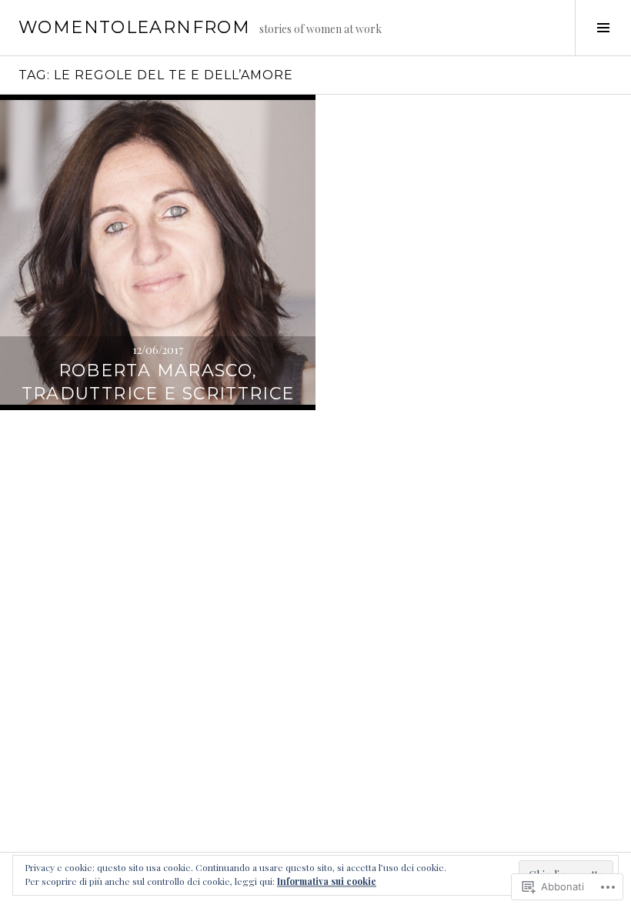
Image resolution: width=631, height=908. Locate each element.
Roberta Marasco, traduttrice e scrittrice (158, 382)
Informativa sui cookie (326, 881)
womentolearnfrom (134, 27)
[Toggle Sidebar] (603, 27)
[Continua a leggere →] (158, 252)
